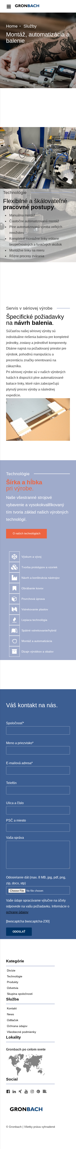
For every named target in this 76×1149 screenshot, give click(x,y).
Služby (30, 26)
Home (12, 26)
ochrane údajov (17, 912)
